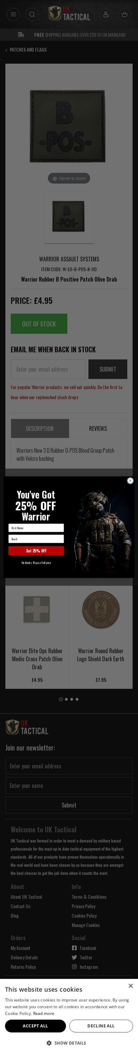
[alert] (69, 1016)
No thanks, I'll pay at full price (36, 562)
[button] (69, 1043)
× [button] (130, 986)
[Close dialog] (130, 481)
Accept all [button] (35, 1026)
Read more (44, 1013)
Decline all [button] (101, 1026)
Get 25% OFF (36, 550)
